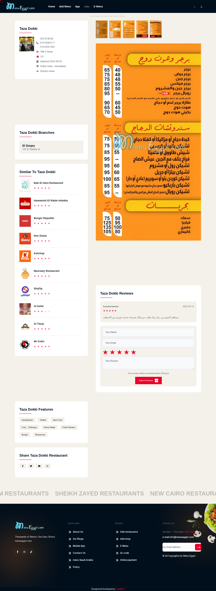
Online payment (128, 560)
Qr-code (124, 553)
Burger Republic (44, 218)
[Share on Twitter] (31, 466)
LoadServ (120, 589)
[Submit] (199, 547)
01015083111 (47, 42)
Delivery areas (47, 71)
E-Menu (98, 6)
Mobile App (79, 546)
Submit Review (146, 380)
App (77, 6)
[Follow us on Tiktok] (31, 551)
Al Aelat (38, 306)
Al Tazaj (39, 323)
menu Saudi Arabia (83, 560)
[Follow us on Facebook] (17, 551)
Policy (76, 567)
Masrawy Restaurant (47, 270)
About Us (78, 531)
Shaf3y (38, 288)
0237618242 (46, 38)
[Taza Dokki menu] (102, 29)
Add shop (125, 538)
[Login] (201, 6)
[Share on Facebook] (22, 466)
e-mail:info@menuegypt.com (178, 537)
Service (119, 523)
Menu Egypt (189, 555)
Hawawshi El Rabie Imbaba (51, 200)
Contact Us (79, 553)
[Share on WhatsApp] (47, 466)
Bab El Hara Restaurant (48, 182)
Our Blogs (78, 538)
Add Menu (65, 6)
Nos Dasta (40, 235)
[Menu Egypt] (20, 6)
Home (51, 6)
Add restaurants (129, 531)
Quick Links (73, 523)
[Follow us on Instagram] (24, 551)
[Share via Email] (39, 466)
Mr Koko (39, 341)
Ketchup (39, 253)
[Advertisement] (51, 104)
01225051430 (47, 46)
